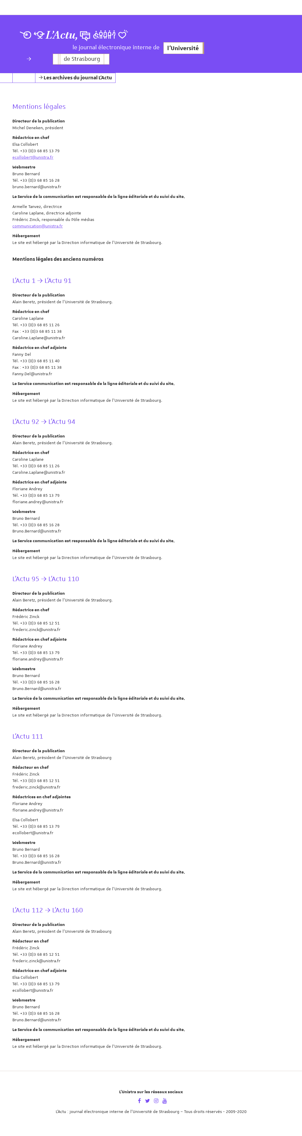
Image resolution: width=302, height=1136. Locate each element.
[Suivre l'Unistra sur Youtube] (165, 1100)
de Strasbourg (82, 59)
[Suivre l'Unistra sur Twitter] (147, 1100)
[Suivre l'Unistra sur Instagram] (156, 1100)
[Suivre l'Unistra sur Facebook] (139, 1100)
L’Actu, (62, 35)
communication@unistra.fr (37, 226)
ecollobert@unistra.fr (32, 157)
